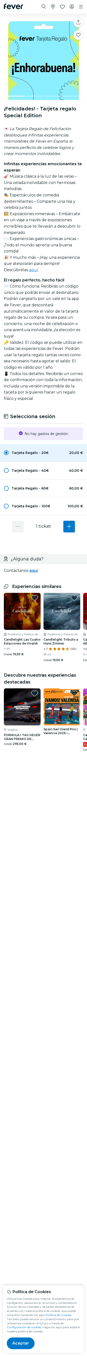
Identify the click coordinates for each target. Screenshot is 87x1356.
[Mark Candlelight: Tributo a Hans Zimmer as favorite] (74, 598)
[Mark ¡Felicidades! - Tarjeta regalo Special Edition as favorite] (78, 35)
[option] (43, 453)
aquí (33, 270)
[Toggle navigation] (81, 7)
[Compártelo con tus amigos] (78, 22)
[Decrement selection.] (18, 526)
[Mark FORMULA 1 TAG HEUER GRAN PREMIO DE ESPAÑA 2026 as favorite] (34, 693)
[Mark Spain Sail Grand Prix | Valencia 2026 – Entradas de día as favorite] (74, 693)
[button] (43, 453)
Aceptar (20, 1343)
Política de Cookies (58, 1315)
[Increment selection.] (69, 526)
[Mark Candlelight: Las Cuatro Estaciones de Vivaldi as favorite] (34, 598)
